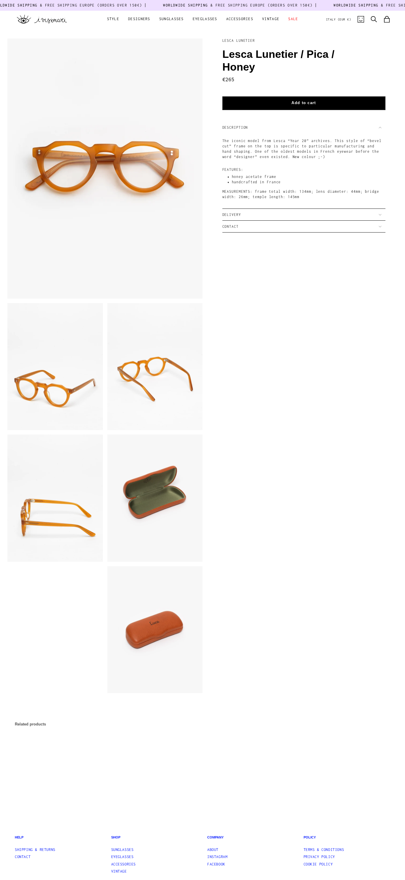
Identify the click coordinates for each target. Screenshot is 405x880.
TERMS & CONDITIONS (324, 849)
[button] (113, 19)
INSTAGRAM (217, 856)
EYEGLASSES (122, 856)
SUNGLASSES (122, 849)
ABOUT (213, 849)
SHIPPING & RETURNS (35, 849)
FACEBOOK (216, 864)
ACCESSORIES (123, 864)
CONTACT (230, 226)
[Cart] (386, 19)
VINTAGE (119, 871)
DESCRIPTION (235, 127)
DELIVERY (231, 215)
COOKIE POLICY (318, 864)
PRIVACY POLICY (319, 856)
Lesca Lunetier (238, 40)
